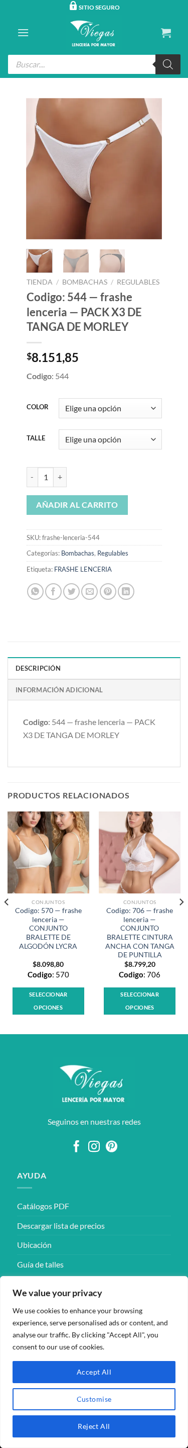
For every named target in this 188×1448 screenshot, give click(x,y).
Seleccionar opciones (48, 1001)
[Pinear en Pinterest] (108, 591)
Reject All (94, 1426)
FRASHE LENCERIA (83, 569)
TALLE (36, 438)
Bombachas (84, 282)
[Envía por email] (89, 591)
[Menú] (23, 32)
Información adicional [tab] (59, 690)
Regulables (138, 282)
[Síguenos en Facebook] (76, 1147)
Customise (94, 1399)
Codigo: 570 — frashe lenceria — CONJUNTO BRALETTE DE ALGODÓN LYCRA (48, 928)
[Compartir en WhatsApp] (35, 591)
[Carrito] (166, 33)
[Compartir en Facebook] (53, 591)
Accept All (94, 1372)
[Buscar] (167, 64)
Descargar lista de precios (61, 1225)
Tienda (40, 282)
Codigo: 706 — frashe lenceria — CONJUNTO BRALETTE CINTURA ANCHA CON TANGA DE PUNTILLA (139, 933)
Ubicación (34, 1244)
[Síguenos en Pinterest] (111, 1147)
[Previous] (42, 168)
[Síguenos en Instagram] (94, 1147)
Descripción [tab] (38, 668)
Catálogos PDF (43, 1206)
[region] (94, 1362)
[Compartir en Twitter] (71, 591)
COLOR (38, 407)
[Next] (146, 168)
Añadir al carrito (77, 504)
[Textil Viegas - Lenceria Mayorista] (94, 32)
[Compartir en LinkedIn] (126, 591)
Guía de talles (40, 1264)
